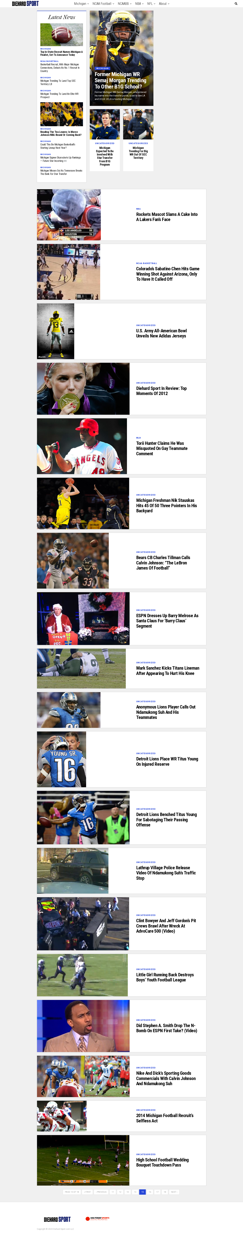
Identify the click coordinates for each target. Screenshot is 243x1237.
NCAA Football (102, 4)
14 (135, 1192)
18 (165, 1192)
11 (113, 1192)
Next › (174, 1192)
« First (87, 1192)
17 (157, 1192)
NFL (150, 4)
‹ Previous (101, 1192)
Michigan (80, 4)
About (163, 4)
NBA (138, 4)
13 (127, 1192)
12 (120, 1192)
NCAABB (123, 4)
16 (150, 1192)
